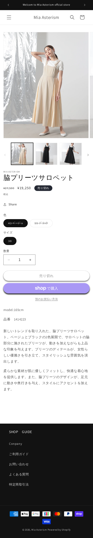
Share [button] (13, 204)
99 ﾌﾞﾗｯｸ (43, 224)
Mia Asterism (39, 529)
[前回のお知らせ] (8, 5)
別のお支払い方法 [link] (46, 299)
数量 (6, 251)
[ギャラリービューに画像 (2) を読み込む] (46, 154)
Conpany (15, 444)
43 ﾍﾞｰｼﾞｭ (17, 224)
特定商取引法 (19, 484)
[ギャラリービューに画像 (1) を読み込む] (22, 154)
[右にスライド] (88, 155)
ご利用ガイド (19, 454)
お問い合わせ (19, 464)
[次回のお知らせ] (85, 5)
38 (11, 242)
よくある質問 (19, 474)
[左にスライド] (5, 155)
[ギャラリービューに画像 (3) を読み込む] (71, 154)
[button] (9, 17)
